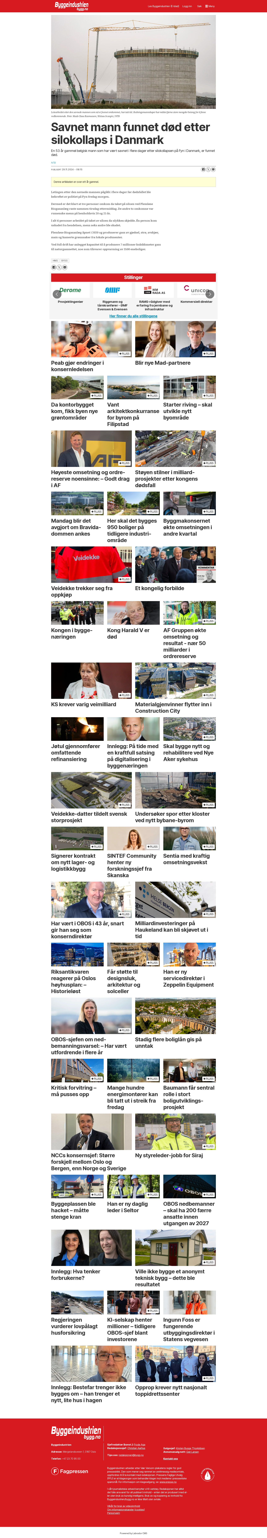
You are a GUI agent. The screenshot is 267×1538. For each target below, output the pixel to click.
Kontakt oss (170, 1458)
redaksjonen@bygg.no (131, 1455)
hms (55, 260)
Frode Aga (139, 1444)
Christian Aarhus (136, 1448)
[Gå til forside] (72, 6)
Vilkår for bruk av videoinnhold (123, 1506)
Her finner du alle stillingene (133, 316)
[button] (57, 294)
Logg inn (187, 6)
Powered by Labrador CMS (133, 1533)
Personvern (113, 1513)
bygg (64, 260)
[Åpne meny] (210, 6)
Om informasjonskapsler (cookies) (126, 1509)
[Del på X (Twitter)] (208, 169)
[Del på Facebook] (203, 169)
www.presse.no (168, 1481)
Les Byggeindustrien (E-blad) (163, 6)
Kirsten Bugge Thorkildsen (190, 1448)
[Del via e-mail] (213, 169)
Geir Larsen (192, 1451)
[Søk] (199, 6)
